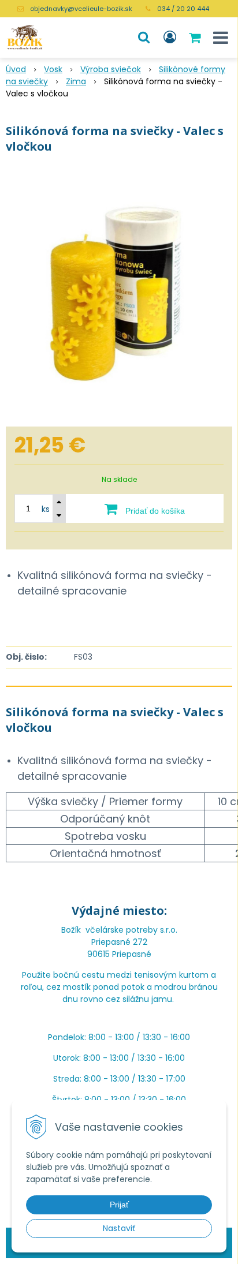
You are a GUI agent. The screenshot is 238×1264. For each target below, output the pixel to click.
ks (46, 509)
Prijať (119, 1204)
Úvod (16, 69)
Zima (76, 81)
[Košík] (195, 37)
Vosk (53, 69)
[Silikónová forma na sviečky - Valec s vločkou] (119, 293)
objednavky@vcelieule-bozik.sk (81, 8)
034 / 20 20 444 (183, 8)
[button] (143, 37)
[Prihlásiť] (169, 37)
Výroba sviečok (110, 69)
